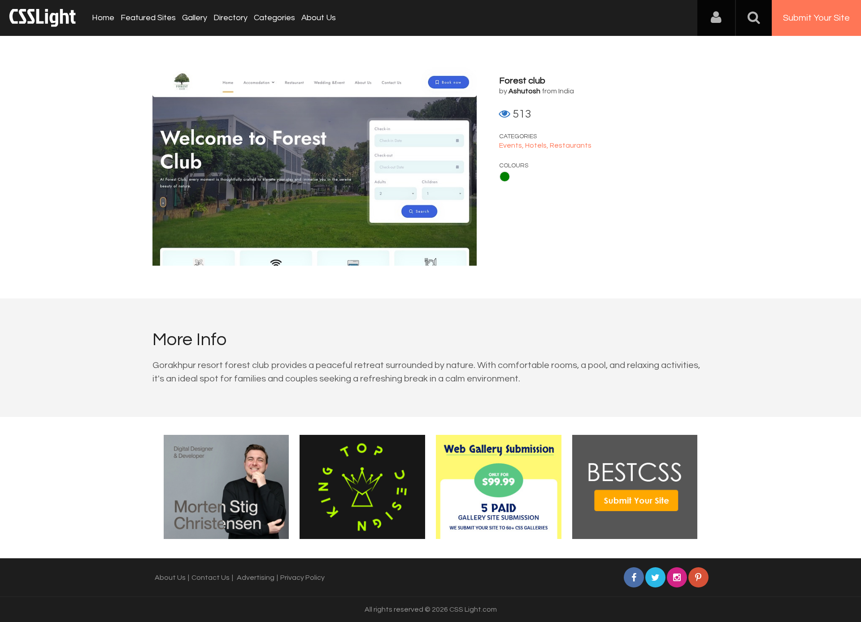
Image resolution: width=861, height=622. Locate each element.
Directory (230, 17)
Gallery (194, 17)
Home (103, 17)
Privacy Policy (302, 577)
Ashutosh (524, 91)
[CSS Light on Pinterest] (698, 577)
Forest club (522, 80)
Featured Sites (148, 17)
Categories (274, 17)
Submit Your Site (816, 17)
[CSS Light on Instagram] (677, 577)
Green (504, 176)
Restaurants (570, 145)
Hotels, (537, 145)
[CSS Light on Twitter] (655, 577)
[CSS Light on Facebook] (634, 577)
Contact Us (210, 577)
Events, (512, 145)
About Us (318, 17)
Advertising (255, 577)
